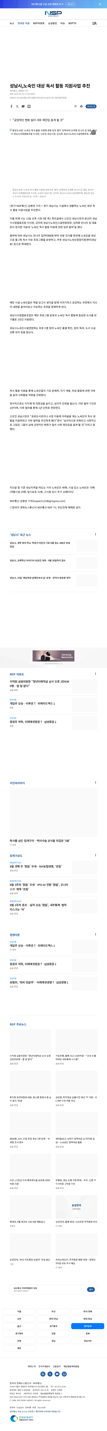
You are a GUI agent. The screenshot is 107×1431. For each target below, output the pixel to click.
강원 (53, 1333)
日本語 (28, 1407)
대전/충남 (87, 1318)
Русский (41, 1407)
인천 (19, 1318)
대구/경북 (87, 1311)
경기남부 (88, 1326)
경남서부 (88, 1340)
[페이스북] (11, 106)
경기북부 (19, 1333)
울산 (19, 1326)
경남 (53, 1340)
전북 (19, 1340)
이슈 (62, 23)
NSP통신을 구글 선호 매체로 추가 (47, 4)
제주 (19, 1348)
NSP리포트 (39, 23)
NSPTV (72, 23)
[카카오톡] (23, 106)
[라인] (29, 106)
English (20, 1407)
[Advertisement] (53, 55)
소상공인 (52, 23)
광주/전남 (53, 1318)
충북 (88, 1333)
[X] (17, 106)
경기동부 (53, 1326)
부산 (53, 1311)
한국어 (12, 1407)
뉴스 (12, 23)
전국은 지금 (24, 23)
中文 (34, 1407)
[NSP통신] (53, 14)
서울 (19, 1311)
